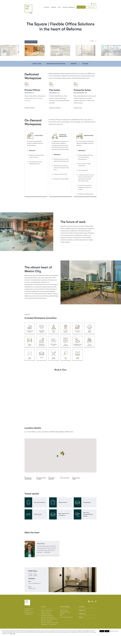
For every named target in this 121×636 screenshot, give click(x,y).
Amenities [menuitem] (62, 613)
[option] (36, 50)
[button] (114, 631)
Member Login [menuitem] (82, 613)
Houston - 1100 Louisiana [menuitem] (47, 610)
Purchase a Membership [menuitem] (69, 7)
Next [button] (95, 41)
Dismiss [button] (107, 631)
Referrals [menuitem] (81, 617)
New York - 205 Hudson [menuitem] (46, 620)
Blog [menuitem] (59, 7)
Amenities (74, 63)
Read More (47, 552)
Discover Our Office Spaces (56, 63)
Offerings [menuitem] (53, 7)
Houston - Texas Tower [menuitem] (46, 613)
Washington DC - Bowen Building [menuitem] (48, 624)
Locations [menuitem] (46, 7)
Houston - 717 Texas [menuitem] (45, 612)
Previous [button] (90, 41)
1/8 (92, 41)
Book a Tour (37, 63)
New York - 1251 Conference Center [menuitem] (49, 619)
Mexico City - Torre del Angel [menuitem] (47, 617)
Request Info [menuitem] (82, 610)
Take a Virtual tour (31, 41)
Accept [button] (102, 631)
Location (85, 63)
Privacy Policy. (13, 633)
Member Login (91, 7)
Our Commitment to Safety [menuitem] (66, 617)
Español (94, 3)
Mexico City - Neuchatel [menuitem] (46, 615)
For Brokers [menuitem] (81, 606)
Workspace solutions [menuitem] (65, 612)
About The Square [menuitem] (64, 610)
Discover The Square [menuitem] (65, 606)
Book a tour (81, 7)
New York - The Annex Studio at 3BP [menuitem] (49, 622)
